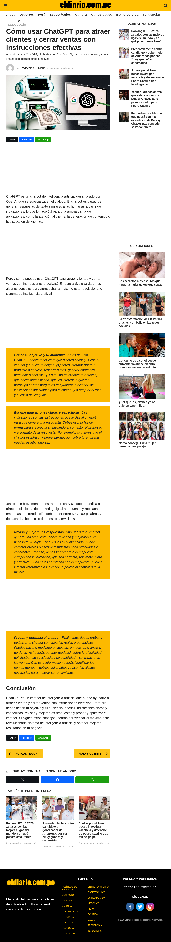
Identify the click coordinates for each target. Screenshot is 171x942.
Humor (8, 21)
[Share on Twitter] (22, 779)
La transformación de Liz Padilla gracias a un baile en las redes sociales (140, 322)
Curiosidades (101, 14)
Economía (68, 928)
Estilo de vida (127, 14)
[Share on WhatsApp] (92, 779)
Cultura (81, 14)
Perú (41, 14)
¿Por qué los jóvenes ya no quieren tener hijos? (137, 403)
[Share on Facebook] (57, 779)
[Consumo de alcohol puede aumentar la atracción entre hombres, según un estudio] (142, 345)
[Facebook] (130, 907)
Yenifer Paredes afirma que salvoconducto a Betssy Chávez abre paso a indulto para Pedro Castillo (146, 98)
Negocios (93, 903)
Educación (68, 933)
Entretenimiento (98, 887)
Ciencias (67, 900)
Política (9, 14)
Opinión (24, 21)
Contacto (68, 895)
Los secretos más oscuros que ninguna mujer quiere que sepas (140, 282)
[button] (5, 5)
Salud (91, 920)
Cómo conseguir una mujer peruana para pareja (137, 444)
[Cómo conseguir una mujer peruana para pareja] (142, 426)
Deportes (27, 14)
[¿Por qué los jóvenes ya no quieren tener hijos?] (142, 386)
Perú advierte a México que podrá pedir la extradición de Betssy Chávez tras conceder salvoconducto (146, 120)
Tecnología (16, 24)
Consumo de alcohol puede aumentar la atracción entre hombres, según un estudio (137, 364)
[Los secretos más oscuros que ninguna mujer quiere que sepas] (142, 265)
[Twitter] (140, 907)
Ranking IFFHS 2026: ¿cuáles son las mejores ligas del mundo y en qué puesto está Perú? (20, 830)
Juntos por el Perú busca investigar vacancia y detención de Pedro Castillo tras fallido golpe (93, 830)
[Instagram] (150, 907)
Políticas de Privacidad (69, 888)
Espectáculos (60, 14)
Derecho (67, 922)
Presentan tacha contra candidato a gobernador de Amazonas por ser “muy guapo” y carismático (58, 832)
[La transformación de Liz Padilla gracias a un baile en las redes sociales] (142, 304)
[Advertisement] (58, 169)
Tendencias (152, 14)
